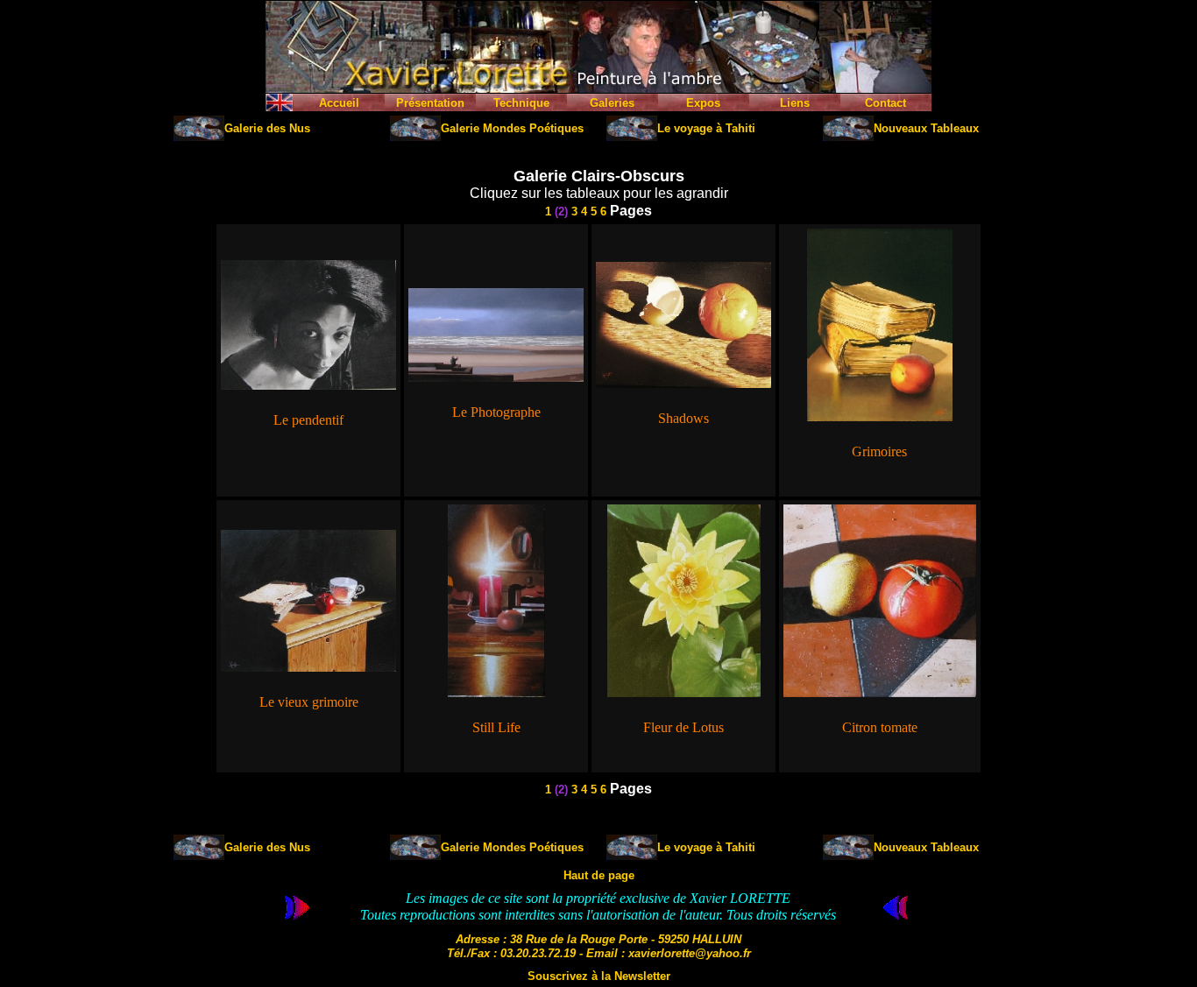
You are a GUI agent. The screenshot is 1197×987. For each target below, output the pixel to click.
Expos (703, 102)
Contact (885, 102)
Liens (795, 102)
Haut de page (598, 875)
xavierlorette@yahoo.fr (689, 953)
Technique (521, 102)
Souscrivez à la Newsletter (599, 976)
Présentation (430, 102)
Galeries (612, 102)
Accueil (339, 102)
